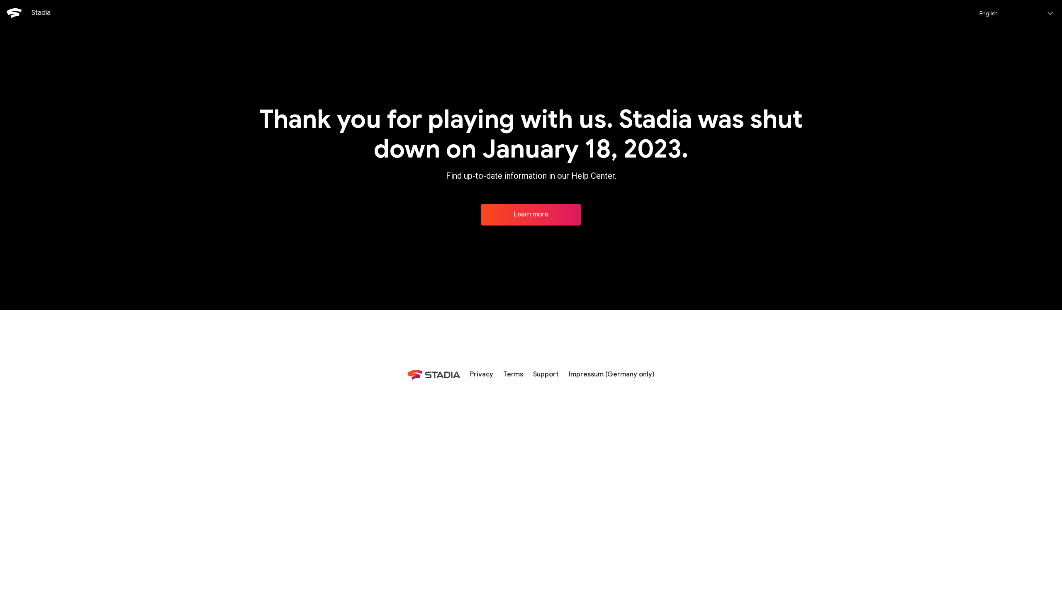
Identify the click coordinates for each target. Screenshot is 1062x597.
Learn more (531, 214)
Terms (513, 374)
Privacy (481, 374)
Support (546, 374)
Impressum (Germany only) (612, 374)
